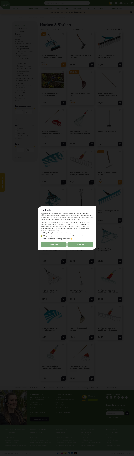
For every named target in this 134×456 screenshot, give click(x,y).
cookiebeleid (54, 230)
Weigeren (80, 245)
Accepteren (53, 245)
